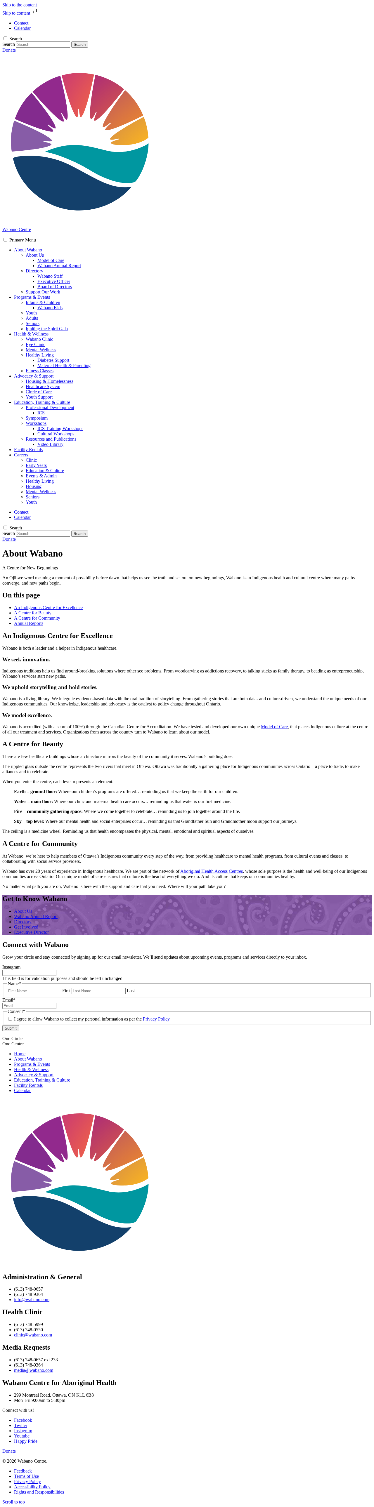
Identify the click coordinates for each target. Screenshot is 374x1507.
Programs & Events (32, 297)
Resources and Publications (51, 439)
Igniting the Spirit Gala (47, 328)
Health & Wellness (31, 333)
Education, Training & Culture (42, 402)
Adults (32, 318)
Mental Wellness (41, 349)
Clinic (31, 460)
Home (19, 1053)
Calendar (22, 1090)
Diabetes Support (53, 360)
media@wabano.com (33, 1370)
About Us (35, 255)
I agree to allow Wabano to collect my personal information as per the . (92, 1018)
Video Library (50, 444)
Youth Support (39, 396)
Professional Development (50, 407)
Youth (31, 312)
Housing (33, 486)
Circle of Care (39, 391)
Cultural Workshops (55, 433)
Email (8, 999)
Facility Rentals (28, 449)
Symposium (37, 418)
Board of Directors (54, 286)
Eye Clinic (35, 344)
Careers (21, 454)
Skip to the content (19, 4)
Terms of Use (26, 1476)
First (66, 990)
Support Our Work (43, 291)
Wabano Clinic (39, 339)
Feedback (23, 1470)
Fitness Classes (39, 370)
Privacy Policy (156, 1018)
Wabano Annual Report (59, 265)
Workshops (36, 423)
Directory (34, 270)
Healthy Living (40, 354)
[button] (22, 239)
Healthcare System (43, 386)
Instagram (11, 966)
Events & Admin (41, 475)
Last (131, 990)
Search (15, 38)
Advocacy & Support (33, 375)
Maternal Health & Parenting (64, 365)
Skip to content (16, 13)
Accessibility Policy (32, 1486)
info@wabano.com (31, 1299)
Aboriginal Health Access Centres (211, 871)
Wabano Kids (50, 307)
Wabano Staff (50, 276)
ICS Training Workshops (60, 428)
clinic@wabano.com (33, 1334)
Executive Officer (53, 281)
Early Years (36, 465)
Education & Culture (45, 470)
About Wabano (28, 249)
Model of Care (50, 260)
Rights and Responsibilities (39, 1491)
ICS (41, 412)
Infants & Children (43, 302)
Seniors (32, 323)
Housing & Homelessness (49, 381)
